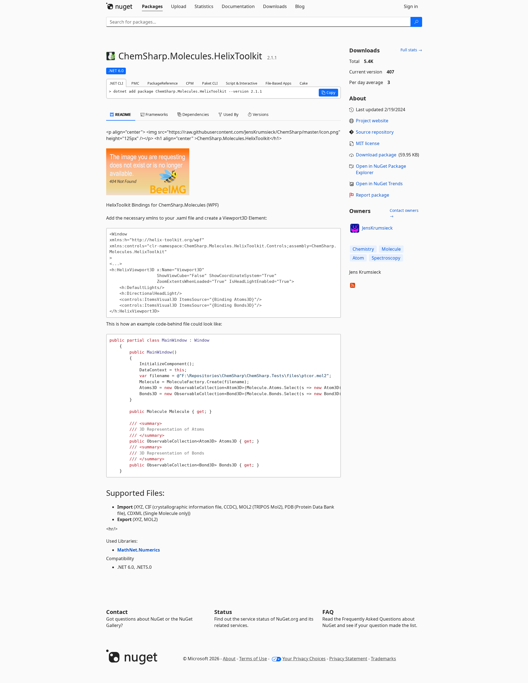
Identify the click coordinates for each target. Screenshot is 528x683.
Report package (372, 195)
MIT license (367, 143)
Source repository (375, 132)
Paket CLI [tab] (210, 83)
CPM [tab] (190, 83)
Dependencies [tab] (195, 114)
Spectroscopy (386, 258)
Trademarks (383, 659)
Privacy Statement (348, 659)
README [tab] (122, 114)
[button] (328, 93)
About (229, 659)
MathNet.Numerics (138, 550)
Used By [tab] (230, 114)
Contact (117, 612)
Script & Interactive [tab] (241, 83)
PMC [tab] (135, 83)
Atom (358, 258)
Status (223, 612)
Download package (376, 155)
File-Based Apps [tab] (278, 83)
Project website (372, 121)
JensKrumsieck (377, 228)
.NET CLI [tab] (116, 83)
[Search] (416, 22)
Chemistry (363, 249)
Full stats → (411, 49)
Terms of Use (253, 659)
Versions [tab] (260, 114)
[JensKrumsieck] (355, 228)
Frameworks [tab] (156, 114)
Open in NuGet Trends (379, 184)
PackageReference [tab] (162, 83)
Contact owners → (404, 213)
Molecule (391, 249)
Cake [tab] (304, 83)
